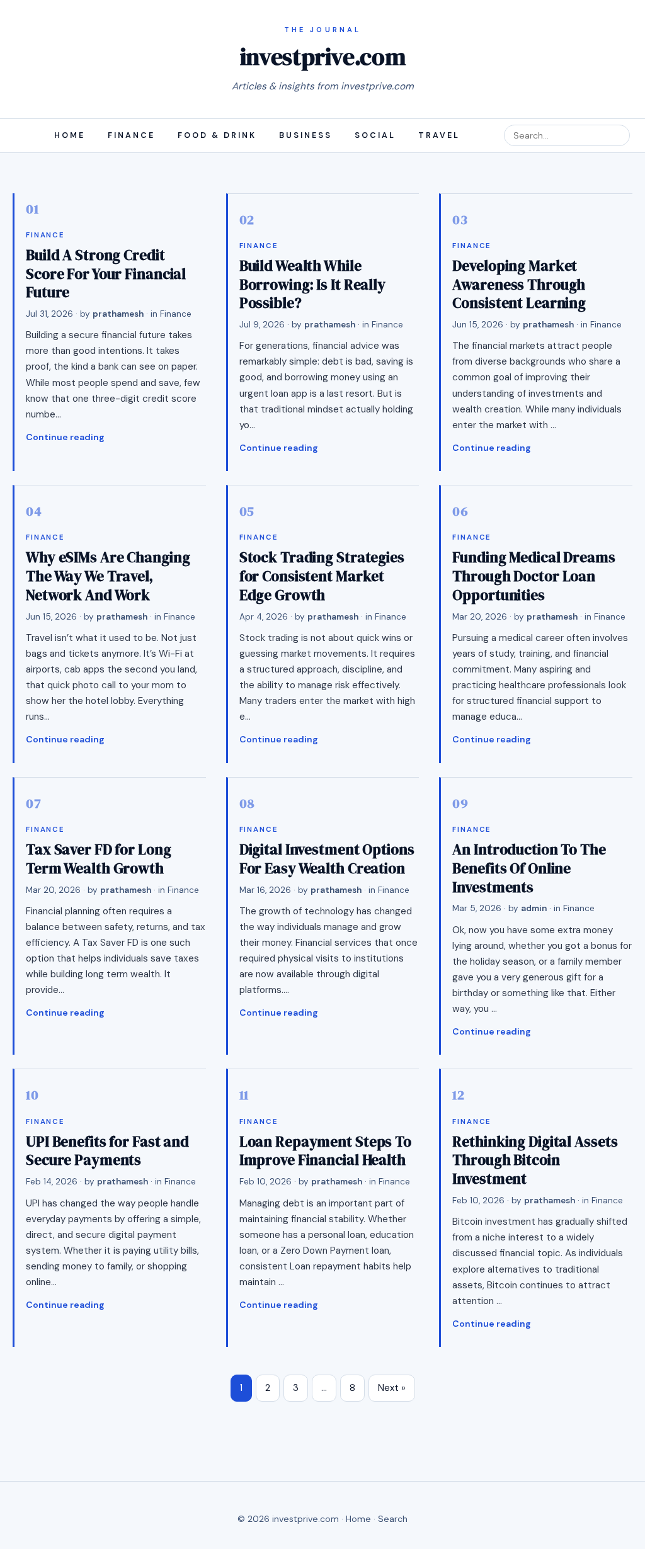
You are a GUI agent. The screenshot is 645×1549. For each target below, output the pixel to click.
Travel (439, 135)
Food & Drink (217, 135)
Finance (131, 135)
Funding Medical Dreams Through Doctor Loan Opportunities (533, 575)
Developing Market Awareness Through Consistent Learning (519, 284)
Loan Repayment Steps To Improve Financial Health (325, 1151)
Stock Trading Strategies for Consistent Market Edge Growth (321, 575)
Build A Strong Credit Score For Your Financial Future (106, 273)
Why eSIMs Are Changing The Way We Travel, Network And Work (108, 575)
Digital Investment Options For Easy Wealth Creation (326, 858)
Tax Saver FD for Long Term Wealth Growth (98, 858)
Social (375, 135)
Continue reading (65, 437)
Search (393, 1518)
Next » (392, 1388)
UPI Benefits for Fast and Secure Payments (107, 1151)
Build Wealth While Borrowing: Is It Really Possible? (312, 284)
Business (305, 135)
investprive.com (322, 56)
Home (69, 135)
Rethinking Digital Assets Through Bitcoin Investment (534, 1160)
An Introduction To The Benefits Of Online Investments (528, 868)
